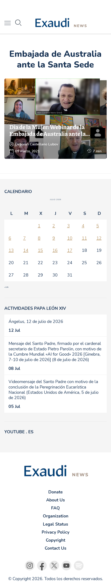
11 (84, 238)
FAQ (55, 508)
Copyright (55, 540)
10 (69, 238)
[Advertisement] (55, 6)
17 (69, 250)
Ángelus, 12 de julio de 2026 (36, 321)
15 (40, 250)
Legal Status (55, 524)
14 (25, 250)
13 (11, 250)
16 (55, 250)
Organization (55, 516)
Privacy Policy (55, 532)
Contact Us (55, 548)
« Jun (6, 287)
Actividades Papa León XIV (35, 308)
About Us (55, 500)
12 (99, 238)
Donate (55, 492)
